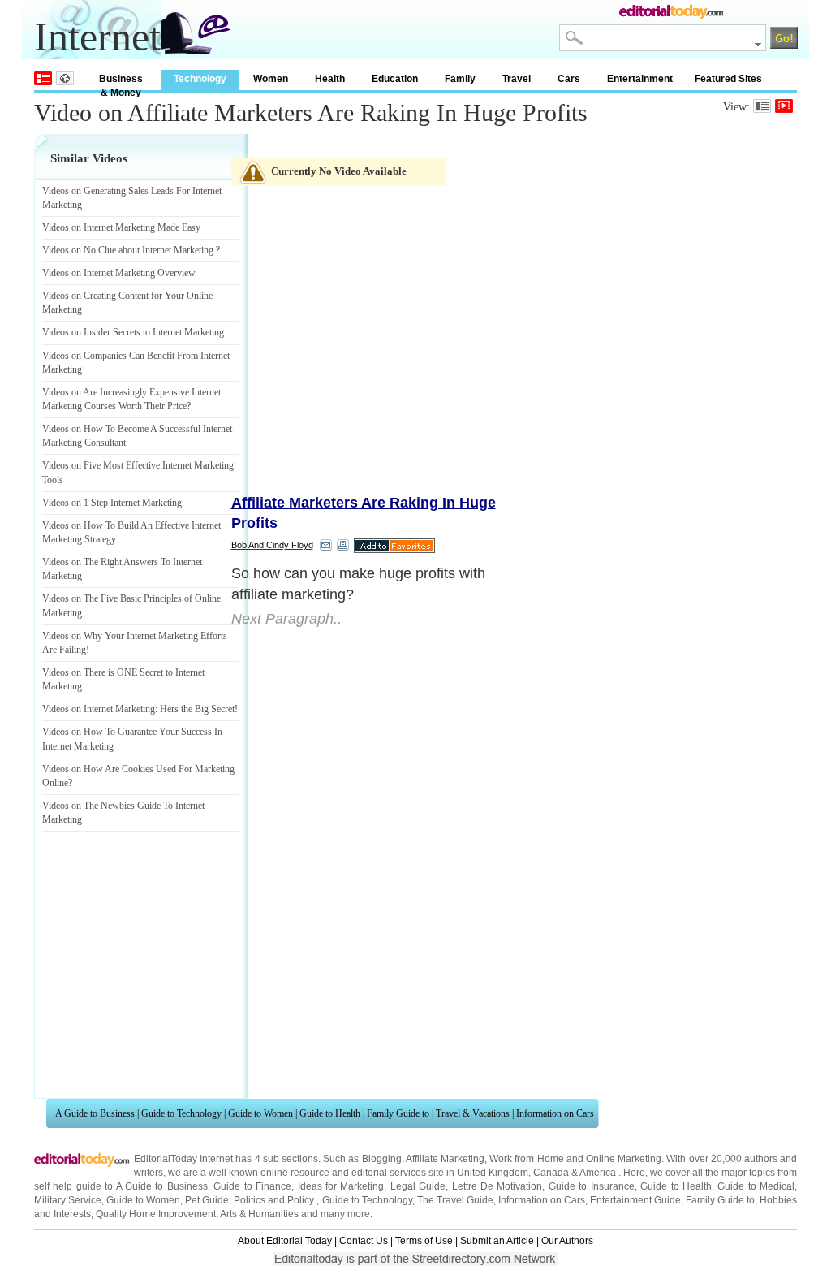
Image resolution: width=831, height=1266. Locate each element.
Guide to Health (329, 1113)
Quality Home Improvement (156, 1214)
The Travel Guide (455, 1200)
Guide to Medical (755, 1186)
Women (270, 78)
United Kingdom (492, 1172)
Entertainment (640, 78)
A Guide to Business (95, 1113)
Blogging (382, 1158)
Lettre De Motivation (497, 1186)
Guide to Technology (181, 1113)
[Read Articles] (762, 106)
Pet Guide (207, 1200)
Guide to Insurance (592, 1186)
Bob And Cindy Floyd (272, 545)
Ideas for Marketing (341, 1186)
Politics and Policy (275, 1200)
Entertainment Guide (635, 1200)
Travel (516, 78)
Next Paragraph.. (286, 619)
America (597, 1172)
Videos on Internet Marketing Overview (119, 273)
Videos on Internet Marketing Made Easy (121, 227)
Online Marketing (623, 1158)
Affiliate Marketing (445, 1158)
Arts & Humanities (259, 1214)
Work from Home (526, 1158)
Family (460, 78)
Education (395, 78)
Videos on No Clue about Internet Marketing (127, 250)
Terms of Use (424, 1241)
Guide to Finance (252, 1186)
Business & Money (121, 81)
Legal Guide (418, 1186)
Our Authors (567, 1241)
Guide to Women (260, 1113)
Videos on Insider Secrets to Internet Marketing (133, 332)
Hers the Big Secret (197, 709)
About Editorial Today (285, 1241)
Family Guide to (398, 1113)
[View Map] (65, 78)
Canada (551, 1172)
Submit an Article (497, 1241)
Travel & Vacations (473, 1113)
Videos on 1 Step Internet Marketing (112, 502)
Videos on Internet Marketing (98, 709)
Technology (200, 78)
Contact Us (363, 1241)
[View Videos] (784, 106)
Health (330, 78)
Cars (569, 78)
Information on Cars (555, 1113)
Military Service (67, 1200)
